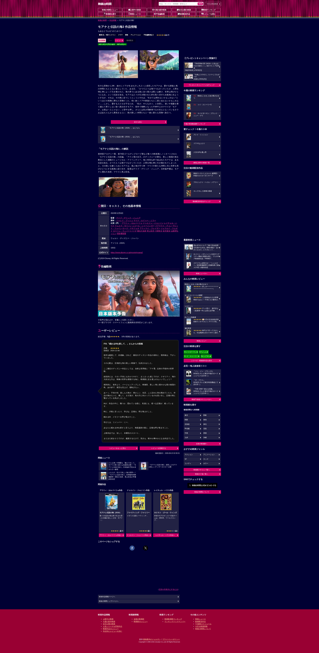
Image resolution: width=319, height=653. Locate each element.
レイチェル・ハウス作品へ (165, 535)
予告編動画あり (149, 35)
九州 (186, 437)
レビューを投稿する (158, 448)
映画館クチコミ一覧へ (202, 470)
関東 (205, 415)
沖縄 (205, 437)
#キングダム (205, 356)
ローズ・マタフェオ (130, 228)
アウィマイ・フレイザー (150, 228)
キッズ (205, 459)
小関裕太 (158, 231)
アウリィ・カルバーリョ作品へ (110, 535)
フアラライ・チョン (163, 226)
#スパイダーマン (190, 352)
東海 (205, 420)
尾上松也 (150, 231)
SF (186, 459)
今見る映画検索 (212, 4)
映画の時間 (102, 20)
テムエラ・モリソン (123, 226)
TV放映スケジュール (203, 624)
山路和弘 (174, 231)
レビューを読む (209, 14)
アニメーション (136, 35)
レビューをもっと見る (118, 448)
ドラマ (120, 35)
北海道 (187, 424)
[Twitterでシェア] (145, 548)
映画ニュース (135, 14)
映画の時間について (201, 492)
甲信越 (187, 428)
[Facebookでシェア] (132, 548)
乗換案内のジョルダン (152, 639)
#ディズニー (121, 44)
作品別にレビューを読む (112, 631)
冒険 (126, 35)
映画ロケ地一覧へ (201, 474)
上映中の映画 (135, 10)
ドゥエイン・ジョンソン (153, 223)
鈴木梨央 (166, 231)
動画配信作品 (185, 14)
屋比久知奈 (141, 231)
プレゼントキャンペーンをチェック (202, 85)
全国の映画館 (139, 619)
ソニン (113, 233)
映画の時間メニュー (110, 10)
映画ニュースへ (201, 273)
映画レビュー (201, 341)
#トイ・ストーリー (191, 356)
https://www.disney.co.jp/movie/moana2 (127, 252)
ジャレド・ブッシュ (124, 220)
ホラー (205, 463)
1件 (163, 35)
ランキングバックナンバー (174, 621)
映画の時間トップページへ (108, 601)
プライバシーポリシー (171, 639)
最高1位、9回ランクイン (107, 35)
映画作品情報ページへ (107, 597)
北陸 (205, 428)
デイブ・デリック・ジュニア (128, 218)
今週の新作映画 (160, 10)
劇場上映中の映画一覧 (202, 163)
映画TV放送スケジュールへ (202, 399)
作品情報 (112, 20)
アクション (189, 455)
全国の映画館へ (201, 444)
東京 (186, 415)
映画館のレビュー (141, 621)
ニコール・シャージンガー (143, 226)
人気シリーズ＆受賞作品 (112, 626)
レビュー (118, 40)
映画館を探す (111, 14)
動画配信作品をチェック (202, 201)
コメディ (188, 463)
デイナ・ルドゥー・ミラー (145, 220)
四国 (205, 433)
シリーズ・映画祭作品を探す (201, 360)
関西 (186, 420)
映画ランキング (209, 10)
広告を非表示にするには (168, 589)
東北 (205, 424)
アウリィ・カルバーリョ (132, 223)
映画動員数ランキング (173, 619)
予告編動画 (160, 14)
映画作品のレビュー (111, 629)
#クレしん (203, 352)
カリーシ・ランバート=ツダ (125, 231)
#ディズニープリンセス (107, 44)
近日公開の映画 (185, 10)
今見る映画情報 (201, 626)
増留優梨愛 (121, 233)
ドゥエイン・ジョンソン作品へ (138, 535)
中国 (186, 433)
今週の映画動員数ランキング (194, 124)
